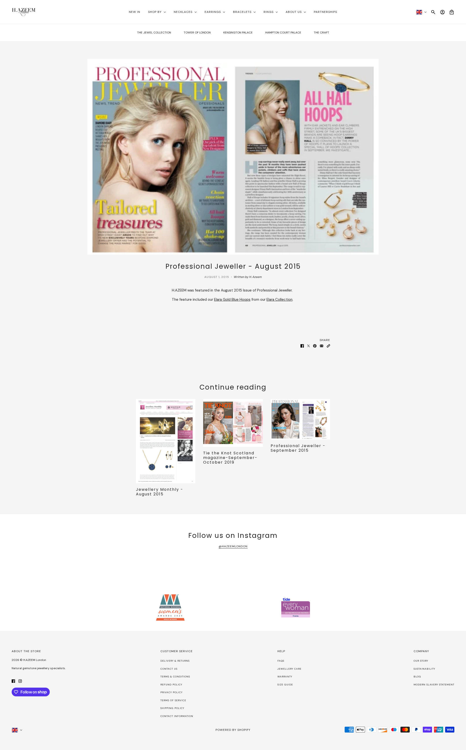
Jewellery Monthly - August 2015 (159, 492)
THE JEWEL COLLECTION (154, 32)
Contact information (176, 716)
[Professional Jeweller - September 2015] (300, 419)
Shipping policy (172, 708)
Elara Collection (279, 299)
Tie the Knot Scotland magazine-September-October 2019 (230, 457)
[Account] (442, 12)
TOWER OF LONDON (197, 32)
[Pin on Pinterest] (314, 345)
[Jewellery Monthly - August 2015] (165, 441)
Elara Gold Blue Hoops (232, 299)
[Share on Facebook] (302, 345)
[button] (328, 345)
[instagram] (20, 681)
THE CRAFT (321, 32)
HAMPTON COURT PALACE (283, 32)
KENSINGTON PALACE (238, 32)
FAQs (280, 660)
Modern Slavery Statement (434, 684)
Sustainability (424, 668)
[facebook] (13, 681)
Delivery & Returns (175, 660)
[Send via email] (321, 345)
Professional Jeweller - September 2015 (298, 448)
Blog (417, 676)
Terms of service (173, 700)
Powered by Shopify (233, 730)
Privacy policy (171, 692)
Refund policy (171, 684)
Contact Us (168, 668)
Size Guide (285, 684)
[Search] (433, 12)
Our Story (421, 660)
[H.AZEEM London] (24, 12)
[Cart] (451, 12)
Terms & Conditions (175, 676)
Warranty (284, 676)
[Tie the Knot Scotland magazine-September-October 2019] (233, 423)
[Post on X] (308, 345)
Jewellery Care (289, 668)
